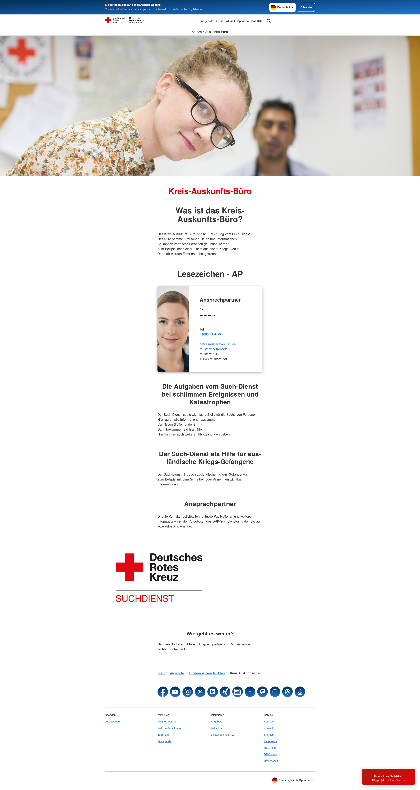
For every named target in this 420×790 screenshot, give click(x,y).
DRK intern (270, 754)
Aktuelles (216, 728)
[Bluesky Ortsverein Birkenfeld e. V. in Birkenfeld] (275, 692)
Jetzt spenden (113, 721)
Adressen (269, 721)
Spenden (243, 21)
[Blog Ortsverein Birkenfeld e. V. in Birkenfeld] (237, 692)
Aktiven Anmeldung (169, 728)
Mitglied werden (167, 721)
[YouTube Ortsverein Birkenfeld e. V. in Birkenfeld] (175, 692)
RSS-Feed (270, 748)
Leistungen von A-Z (222, 734)
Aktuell (230, 21)
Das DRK (257, 21)
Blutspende (164, 741)
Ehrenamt (163, 734)
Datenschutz (271, 761)
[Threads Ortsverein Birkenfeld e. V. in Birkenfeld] (287, 692)
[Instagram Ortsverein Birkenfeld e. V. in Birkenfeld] (187, 692)
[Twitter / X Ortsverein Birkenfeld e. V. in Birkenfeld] (200, 692)
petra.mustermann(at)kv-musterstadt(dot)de (218, 346)
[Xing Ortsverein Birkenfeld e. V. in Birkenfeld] (225, 692)
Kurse (219, 21)
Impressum (270, 741)
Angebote (207, 21)
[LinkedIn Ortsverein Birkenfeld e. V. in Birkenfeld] (212, 692)
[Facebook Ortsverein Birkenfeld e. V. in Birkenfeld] (163, 692)
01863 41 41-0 (210, 334)
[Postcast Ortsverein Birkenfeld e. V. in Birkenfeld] (300, 692)
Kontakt (268, 728)
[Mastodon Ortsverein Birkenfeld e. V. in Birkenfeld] (262, 692)
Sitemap (269, 734)
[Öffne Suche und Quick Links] (268, 21)
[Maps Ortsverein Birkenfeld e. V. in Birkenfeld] (250, 692)
